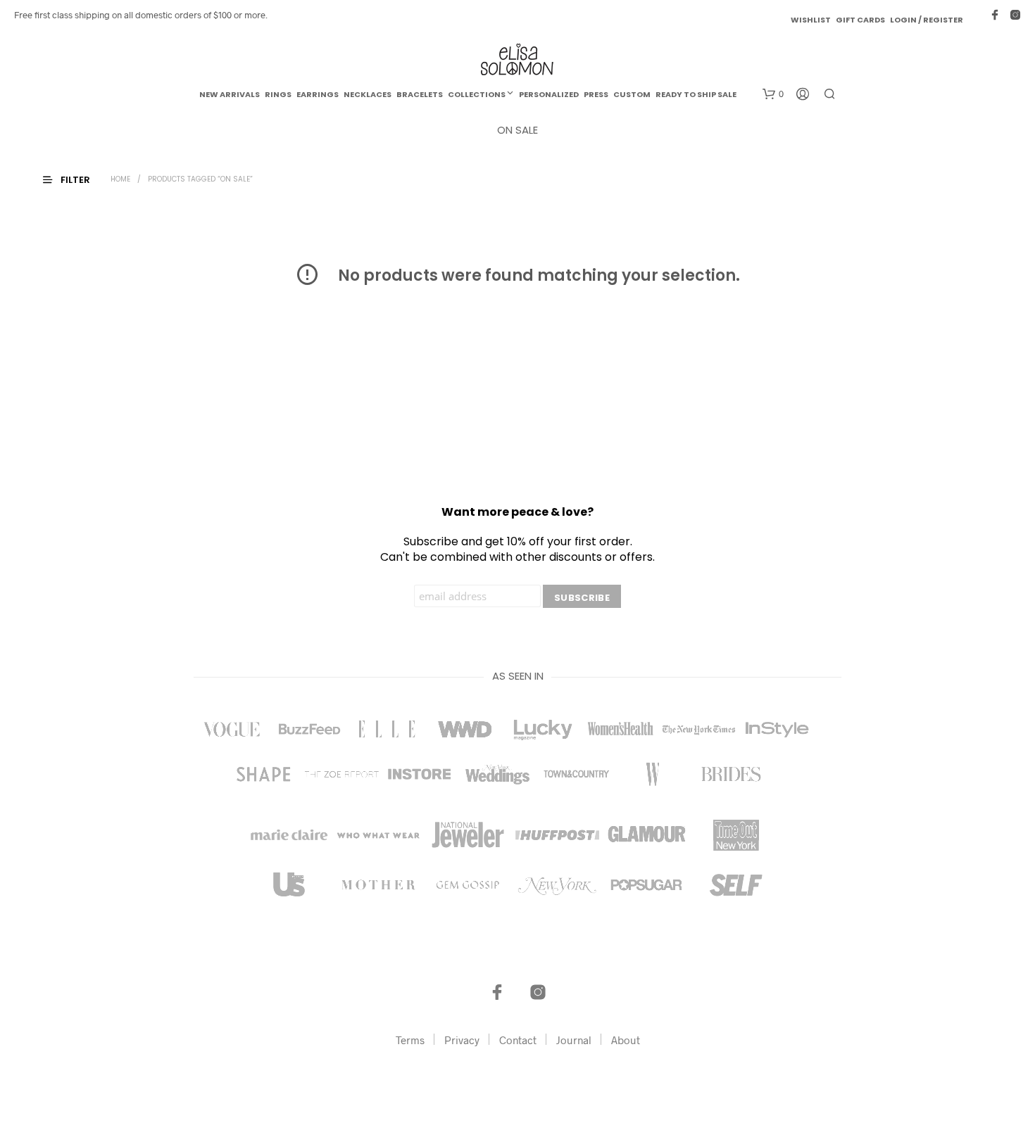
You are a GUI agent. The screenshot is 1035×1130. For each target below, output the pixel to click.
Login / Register (926, 19)
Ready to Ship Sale (696, 94)
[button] (773, 94)
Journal (573, 1040)
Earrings (317, 94)
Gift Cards (860, 19)
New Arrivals (229, 94)
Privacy (461, 1040)
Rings (278, 94)
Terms (410, 1040)
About (625, 1040)
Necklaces (367, 94)
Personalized (549, 94)
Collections (477, 94)
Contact (518, 1040)
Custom (632, 94)
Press (596, 94)
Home (120, 179)
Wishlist (811, 19)
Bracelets (419, 94)
